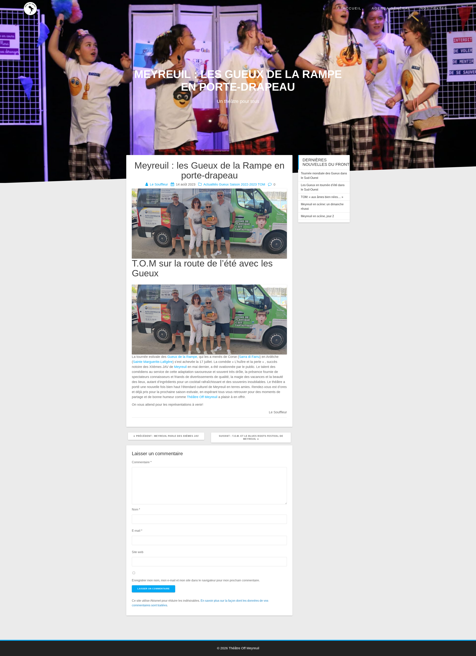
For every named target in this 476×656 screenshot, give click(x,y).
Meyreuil (180, 367)
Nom (136, 509)
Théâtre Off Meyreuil (202, 397)
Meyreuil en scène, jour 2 (317, 216)
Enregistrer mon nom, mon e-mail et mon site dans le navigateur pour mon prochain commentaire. (196, 580)
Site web (137, 552)
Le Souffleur (159, 184)
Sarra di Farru (249, 357)
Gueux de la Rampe (182, 357)
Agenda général (391, 8)
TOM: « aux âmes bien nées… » (322, 197)
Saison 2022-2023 (243, 184)
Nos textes (433, 8)
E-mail (137, 530)
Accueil (352, 8)
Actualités (210, 184)
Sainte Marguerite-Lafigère (153, 362)
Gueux (224, 184)
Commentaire (142, 462)
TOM (261, 184)
